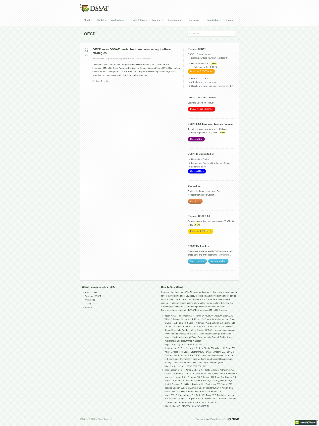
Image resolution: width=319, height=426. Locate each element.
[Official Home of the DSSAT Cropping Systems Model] (94, 11)
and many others (198, 167)
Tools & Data (137, 20)
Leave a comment (143, 59)
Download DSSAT (93, 296)
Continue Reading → (101, 81)
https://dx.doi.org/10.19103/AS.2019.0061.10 (185, 366)
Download (192, 20)
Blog (120, 59)
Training (155, 20)
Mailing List (90, 304)
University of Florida (200, 159)
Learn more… (224, 255)
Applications (116, 20)
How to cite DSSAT (199, 78)
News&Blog (211, 20)
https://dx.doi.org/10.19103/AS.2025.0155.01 (185, 344)
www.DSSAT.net (172, 391)
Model (99, 20)
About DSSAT (91, 292)
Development (173, 20)
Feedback (89, 307)
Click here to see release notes (205, 82)
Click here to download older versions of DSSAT (212, 86)
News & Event (128, 59)
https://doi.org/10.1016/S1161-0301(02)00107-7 (186, 406)
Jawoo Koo (99, 59)
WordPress (210, 419)
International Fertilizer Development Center (210, 163)
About (85, 20)
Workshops (90, 300)
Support (228, 20)
